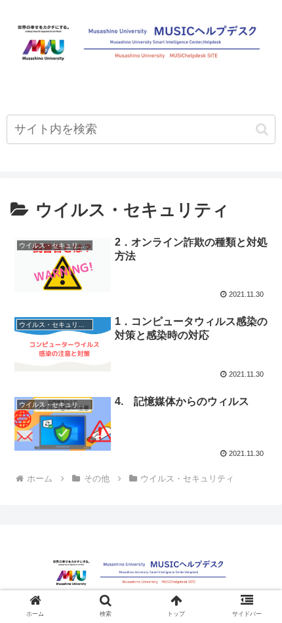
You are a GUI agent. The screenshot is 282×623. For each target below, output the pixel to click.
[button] (262, 129)
